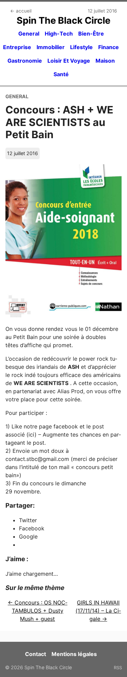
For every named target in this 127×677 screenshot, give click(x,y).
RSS (118, 667)
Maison (105, 60)
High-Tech (59, 33)
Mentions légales (74, 654)
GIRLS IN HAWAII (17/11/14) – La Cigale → (98, 610)
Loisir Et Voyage (68, 60)
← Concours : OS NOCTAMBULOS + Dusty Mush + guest (37, 610)
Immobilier (51, 47)
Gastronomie (24, 60)
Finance (108, 47)
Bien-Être (91, 33)
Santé (61, 74)
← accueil (20, 11)
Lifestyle (81, 47)
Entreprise (17, 47)
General (28, 33)
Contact (35, 654)
